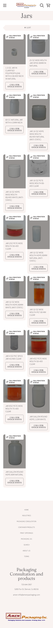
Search (26, 545)
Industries (26, 515)
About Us (26, 550)
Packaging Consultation (26, 521)
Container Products (26, 527)
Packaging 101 (26, 539)
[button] (5, 5)
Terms (26, 556)
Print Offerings (26, 533)
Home (26, 510)
